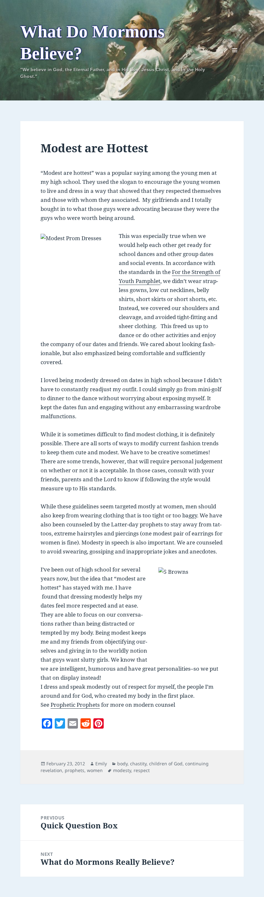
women (95, 770)
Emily (101, 763)
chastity (138, 763)
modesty (122, 770)
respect (142, 770)
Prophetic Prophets (75, 704)
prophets (74, 770)
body (122, 763)
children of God (166, 763)
